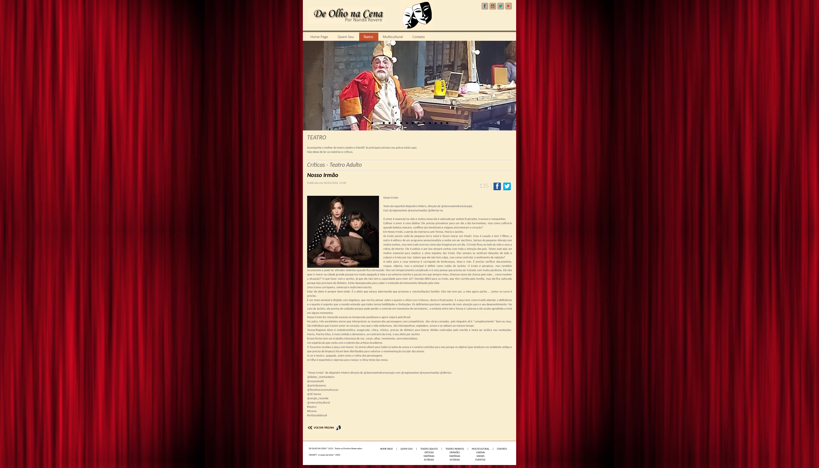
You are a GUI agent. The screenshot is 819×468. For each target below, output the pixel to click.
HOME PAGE (386, 449)
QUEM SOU (407, 449)
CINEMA (480, 452)
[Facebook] (484, 6)
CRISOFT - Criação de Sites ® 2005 (324, 455)
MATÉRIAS (429, 456)
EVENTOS (480, 460)
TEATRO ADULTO (429, 449)
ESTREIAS (429, 460)
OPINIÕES (455, 452)
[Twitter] (500, 6)
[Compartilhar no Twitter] (507, 186)
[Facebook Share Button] (497, 186)
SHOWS (480, 456)
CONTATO (502, 449)
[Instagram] (492, 6)
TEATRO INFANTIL (455, 449)
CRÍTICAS (429, 452)
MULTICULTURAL (480, 449)
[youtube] (508, 6)
